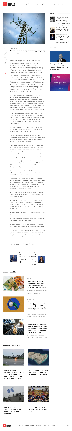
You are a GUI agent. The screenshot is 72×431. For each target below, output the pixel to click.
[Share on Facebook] (5, 49)
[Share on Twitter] (5, 54)
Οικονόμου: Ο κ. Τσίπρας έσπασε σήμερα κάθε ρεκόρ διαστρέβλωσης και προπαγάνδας (59, 66)
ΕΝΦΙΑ (26, 244)
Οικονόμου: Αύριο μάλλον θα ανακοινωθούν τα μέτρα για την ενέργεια (22, 258)
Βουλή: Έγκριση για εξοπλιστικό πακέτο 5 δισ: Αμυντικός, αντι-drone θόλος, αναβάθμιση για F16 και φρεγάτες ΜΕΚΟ (14, 374)
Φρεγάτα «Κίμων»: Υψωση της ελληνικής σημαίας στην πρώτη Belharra (12, 410)
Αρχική (27, 4)
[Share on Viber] (5, 63)
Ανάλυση (52, 4)
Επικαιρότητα (35, 4)
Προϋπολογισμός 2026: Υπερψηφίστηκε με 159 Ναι (38, 409)
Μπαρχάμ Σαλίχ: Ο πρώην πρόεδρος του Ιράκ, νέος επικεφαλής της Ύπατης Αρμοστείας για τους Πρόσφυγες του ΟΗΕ (62, 38)
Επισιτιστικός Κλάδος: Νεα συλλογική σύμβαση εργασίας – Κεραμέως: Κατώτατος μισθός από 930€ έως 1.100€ (38, 329)
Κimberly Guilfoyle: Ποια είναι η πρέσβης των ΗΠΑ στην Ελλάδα (62, 29)
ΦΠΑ (33, 244)
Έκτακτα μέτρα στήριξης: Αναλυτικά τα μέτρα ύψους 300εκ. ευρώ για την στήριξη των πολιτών (38, 306)
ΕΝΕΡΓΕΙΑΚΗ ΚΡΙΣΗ (16, 244)
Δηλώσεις (60, 4)
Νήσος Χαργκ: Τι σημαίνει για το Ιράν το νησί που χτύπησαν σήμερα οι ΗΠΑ (39, 372)
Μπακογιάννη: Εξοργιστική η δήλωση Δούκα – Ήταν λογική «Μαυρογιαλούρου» (32, 258)
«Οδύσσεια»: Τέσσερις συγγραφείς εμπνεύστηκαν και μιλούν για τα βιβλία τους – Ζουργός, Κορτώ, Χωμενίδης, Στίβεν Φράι (63, 21)
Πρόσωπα (44, 4)
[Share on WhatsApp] (5, 58)
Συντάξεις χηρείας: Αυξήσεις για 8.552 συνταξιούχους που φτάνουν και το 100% (37, 284)
